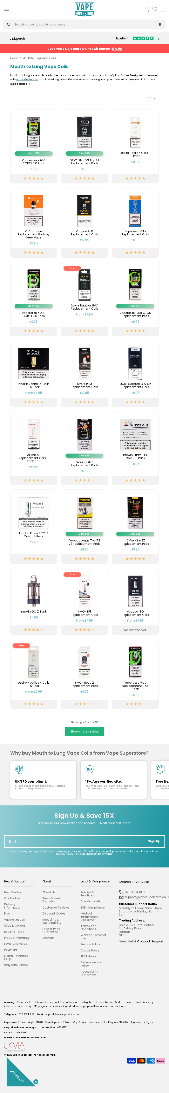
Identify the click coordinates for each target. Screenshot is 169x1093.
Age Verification (92, 901)
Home (14, 58)
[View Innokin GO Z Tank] (34, 601)
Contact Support (150, 941)
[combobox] (81, 24)
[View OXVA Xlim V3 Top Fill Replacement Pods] (84, 146)
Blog (7, 913)
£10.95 (117, 49)
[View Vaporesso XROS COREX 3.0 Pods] (34, 299)
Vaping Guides (14, 919)
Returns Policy (14, 931)
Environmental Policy (91, 964)
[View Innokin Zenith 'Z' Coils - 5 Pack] (34, 373)
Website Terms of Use (93, 937)
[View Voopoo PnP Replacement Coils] (84, 222)
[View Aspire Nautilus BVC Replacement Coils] (84, 299)
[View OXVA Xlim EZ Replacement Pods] (135, 526)
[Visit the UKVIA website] (84, 1047)
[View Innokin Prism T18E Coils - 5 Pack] (135, 448)
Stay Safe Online (16, 965)
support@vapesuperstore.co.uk (62, 1014)
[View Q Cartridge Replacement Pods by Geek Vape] (34, 222)
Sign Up (154, 841)
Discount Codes (53, 913)
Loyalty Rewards (15, 943)
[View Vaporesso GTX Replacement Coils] (135, 222)
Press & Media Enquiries (52, 900)
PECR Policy (89, 956)
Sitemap (48, 938)
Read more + (20, 83)
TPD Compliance (93, 907)
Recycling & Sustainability (51, 921)
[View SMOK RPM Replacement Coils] (84, 373)
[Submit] (10, 24)
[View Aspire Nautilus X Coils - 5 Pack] (34, 674)
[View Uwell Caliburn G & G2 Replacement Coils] (135, 373)
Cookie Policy (90, 950)
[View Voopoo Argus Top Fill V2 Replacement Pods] (84, 526)
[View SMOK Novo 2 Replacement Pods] (84, 674)
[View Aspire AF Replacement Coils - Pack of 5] (34, 448)
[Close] (35, 1081)
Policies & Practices (87, 894)
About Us (48, 892)
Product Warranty (17, 937)
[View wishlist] (154, 9)
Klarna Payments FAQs (16, 957)
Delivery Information (12, 906)
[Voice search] (159, 24)
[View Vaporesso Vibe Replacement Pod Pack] (135, 674)
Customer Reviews (55, 907)
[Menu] (5, 9)
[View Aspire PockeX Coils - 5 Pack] (135, 146)
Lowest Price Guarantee (51, 930)
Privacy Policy (64, 854)
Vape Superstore (23, 1054)
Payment (10, 949)
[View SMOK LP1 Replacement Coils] (84, 601)
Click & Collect (14, 925)
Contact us (12, 898)
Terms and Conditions (88, 928)
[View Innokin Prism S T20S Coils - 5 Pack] (34, 526)
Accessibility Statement (89, 973)
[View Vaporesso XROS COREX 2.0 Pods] (34, 146)
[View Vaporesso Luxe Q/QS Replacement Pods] (135, 299)
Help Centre (12, 892)
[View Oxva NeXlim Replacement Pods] (84, 448)
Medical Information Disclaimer (89, 916)
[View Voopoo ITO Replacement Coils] (135, 601)
